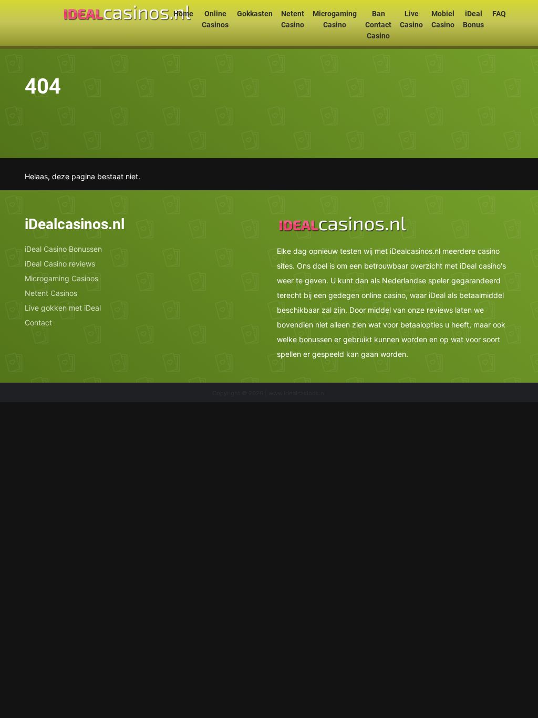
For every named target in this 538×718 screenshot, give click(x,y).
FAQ (499, 13)
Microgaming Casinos (61, 278)
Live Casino (411, 19)
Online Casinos (215, 19)
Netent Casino (292, 19)
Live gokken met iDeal (63, 307)
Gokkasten (255, 13)
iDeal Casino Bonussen (63, 248)
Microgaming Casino (335, 19)
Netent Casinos (51, 293)
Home (183, 13)
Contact (38, 322)
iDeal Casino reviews (60, 263)
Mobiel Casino (442, 19)
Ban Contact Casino (378, 24)
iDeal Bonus (473, 19)
